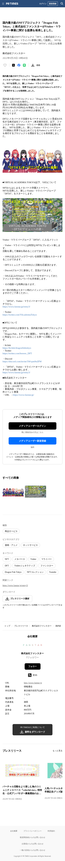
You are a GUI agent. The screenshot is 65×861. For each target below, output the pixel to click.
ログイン (43, 3)
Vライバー (47, 559)
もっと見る (57, 750)
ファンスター (47, 566)
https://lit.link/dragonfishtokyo (17, 348)
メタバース (19, 559)
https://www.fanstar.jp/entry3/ (16, 306)
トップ (7, 626)
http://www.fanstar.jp (33, 683)
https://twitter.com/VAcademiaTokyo (20, 315)
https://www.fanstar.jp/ (23, 395)
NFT (7, 559)
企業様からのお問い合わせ (32, 843)
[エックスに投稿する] (13, 65)
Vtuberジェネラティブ (24, 566)
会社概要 (13, 831)
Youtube (52, 572)
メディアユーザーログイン (32, 426)
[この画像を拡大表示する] (13, 492)
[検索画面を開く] (62, 3)
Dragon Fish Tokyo (13, 572)
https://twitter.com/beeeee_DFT (17, 353)
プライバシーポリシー (32, 831)
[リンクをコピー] (38, 65)
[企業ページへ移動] (32, 646)
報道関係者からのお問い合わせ (32, 837)
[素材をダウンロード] (32, 65)
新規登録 (52, 3)
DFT (7, 566)
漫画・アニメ (11, 545)
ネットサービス (30, 545)
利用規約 (51, 831)
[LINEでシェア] (24, 65)
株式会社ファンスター (42, 626)
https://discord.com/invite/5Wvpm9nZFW (22, 361)
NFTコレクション (35, 572)
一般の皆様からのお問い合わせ (32, 850)
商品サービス (11, 531)
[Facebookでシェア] (18, 65)
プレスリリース (21, 626)
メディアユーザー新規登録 (32, 441)
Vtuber (33, 559)
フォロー (32, 666)
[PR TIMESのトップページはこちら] (12, 3)
